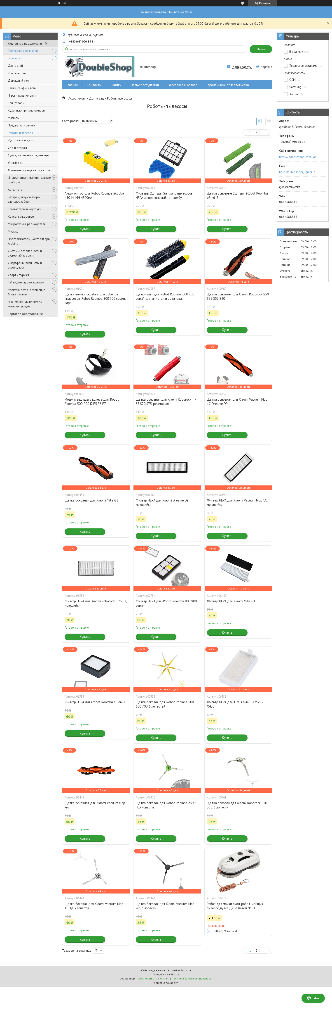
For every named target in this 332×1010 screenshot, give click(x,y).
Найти (261, 49)
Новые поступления (145, 85)
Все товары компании (23, 51)
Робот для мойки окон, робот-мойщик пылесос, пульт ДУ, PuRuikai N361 (235, 906)
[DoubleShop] (98, 67)
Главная (72, 85)
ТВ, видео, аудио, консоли (26, 282)
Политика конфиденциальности (192, 978)
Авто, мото (15, 190)
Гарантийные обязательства (228, 85)
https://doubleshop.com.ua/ (297, 157)
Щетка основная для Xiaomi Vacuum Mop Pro (95, 805)
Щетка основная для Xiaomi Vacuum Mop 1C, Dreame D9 (237, 401)
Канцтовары (16, 103)
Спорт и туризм (18, 275)
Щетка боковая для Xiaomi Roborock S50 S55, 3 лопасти (237, 805)
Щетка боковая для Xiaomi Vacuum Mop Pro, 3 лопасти (165, 906)
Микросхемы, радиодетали (27, 224)
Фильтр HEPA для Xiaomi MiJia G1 (231, 601)
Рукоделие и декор (21, 140)
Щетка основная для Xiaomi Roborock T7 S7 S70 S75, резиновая (166, 401)
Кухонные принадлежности (27, 110)
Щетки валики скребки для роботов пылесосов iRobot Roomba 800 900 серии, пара (95, 298)
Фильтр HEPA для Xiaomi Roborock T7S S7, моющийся (95, 603)
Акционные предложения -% (28, 43)
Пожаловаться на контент (153, 978)
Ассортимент (77, 98)
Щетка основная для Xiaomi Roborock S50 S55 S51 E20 (238, 296)
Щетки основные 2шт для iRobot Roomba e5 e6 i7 (237, 195)
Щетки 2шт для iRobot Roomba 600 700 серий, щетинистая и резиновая (165, 296)
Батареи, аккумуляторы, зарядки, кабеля (24, 199)
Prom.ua (185, 970)
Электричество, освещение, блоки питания (27, 292)
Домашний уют (18, 80)
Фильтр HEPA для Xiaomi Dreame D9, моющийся (162, 502)
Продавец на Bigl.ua (166, 974)
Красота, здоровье (21, 216)
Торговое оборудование (25, 314)
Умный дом (15, 163)
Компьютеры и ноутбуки (24, 209)
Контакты (94, 85)
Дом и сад (15, 58)
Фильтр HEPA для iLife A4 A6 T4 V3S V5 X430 (236, 704)
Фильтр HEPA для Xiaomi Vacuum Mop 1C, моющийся (237, 502)
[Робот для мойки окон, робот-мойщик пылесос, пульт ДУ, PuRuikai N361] (238, 871)
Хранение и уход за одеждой (29, 170)
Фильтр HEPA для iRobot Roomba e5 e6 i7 (95, 702)
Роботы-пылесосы (20, 133)
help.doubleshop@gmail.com (299, 172)
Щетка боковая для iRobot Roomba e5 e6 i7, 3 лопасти (166, 805)
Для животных (18, 73)
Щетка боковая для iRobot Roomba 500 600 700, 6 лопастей (165, 704)
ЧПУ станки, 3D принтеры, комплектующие (25, 304)
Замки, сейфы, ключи (22, 88)
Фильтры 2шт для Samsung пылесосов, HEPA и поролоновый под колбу (164, 195)
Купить (85, 229)
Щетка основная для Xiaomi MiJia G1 (91, 500)
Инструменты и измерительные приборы (29, 180)
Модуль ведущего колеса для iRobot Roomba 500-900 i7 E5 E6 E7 (92, 401)
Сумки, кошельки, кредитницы (28, 155)
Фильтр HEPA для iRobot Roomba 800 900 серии (166, 603)
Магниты (13, 118)
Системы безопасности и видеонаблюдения (25, 253)
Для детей (15, 66)
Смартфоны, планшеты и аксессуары (25, 265)
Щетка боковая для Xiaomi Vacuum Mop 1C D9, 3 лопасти (94, 906)
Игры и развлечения (22, 95)
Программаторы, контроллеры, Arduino (29, 241)
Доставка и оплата (183, 85)
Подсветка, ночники (21, 125)
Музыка (13, 231)
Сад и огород (17, 148)
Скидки (116, 85)
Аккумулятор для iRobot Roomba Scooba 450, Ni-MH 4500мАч (94, 195)
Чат (316, 998)
